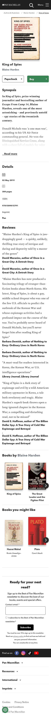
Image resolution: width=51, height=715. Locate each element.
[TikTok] (30, 653)
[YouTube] (36, 653)
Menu (40, 5)
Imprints (7, 688)
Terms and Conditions (13, 707)
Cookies (6, 702)
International (9, 679)
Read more (10, 153)
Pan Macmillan (10, 662)
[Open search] (31, 5)
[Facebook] (17, 653)
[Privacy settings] (5, 710)
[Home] (11, 4)
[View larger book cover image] (25, 38)
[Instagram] (23, 653)
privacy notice (18, 636)
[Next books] (46, 486)
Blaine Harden (29, 13)
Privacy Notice (22, 702)
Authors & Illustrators (11, 13)
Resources (8, 671)
